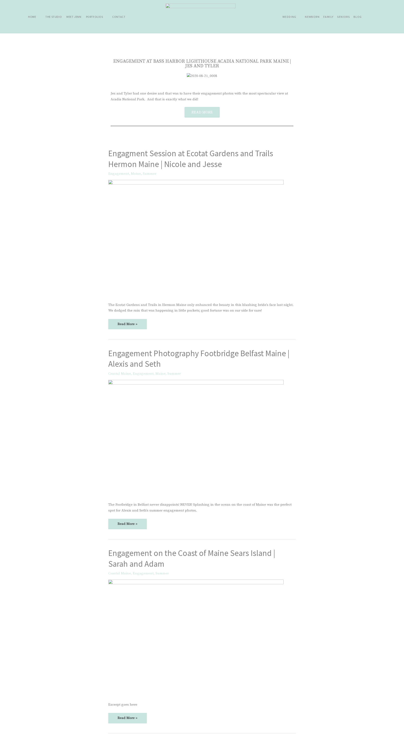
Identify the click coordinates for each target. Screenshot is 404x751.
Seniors (343, 16)
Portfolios (94, 16)
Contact (118, 16)
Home (32, 16)
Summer (149, 173)
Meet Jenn (73, 16)
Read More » (127, 322)
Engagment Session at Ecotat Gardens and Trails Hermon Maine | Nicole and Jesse (190, 158)
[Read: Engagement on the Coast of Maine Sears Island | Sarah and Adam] (196, 638)
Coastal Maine (119, 373)
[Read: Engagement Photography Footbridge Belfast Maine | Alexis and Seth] (196, 438)
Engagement (118, 173)
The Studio (53, 16)
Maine (136, 173)
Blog (358, 16)
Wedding (289, 16)
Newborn (312, 16)
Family (328, 16)
